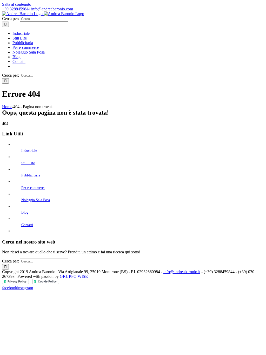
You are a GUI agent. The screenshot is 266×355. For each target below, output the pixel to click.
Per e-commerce (33, 188)
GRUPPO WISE (74, 276)
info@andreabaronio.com (52, 9)
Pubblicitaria (30, 175)
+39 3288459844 (16, 9)
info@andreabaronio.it (181, 271)
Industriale (29, 151)
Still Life (28, 163)
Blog (24, 212)
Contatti (27, 225)
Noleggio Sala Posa (35, 200)
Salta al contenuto (16, 4)
